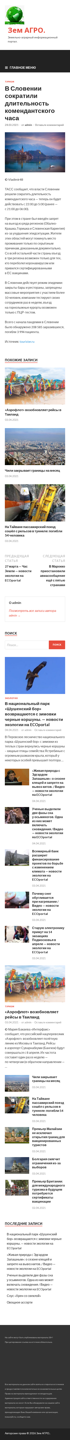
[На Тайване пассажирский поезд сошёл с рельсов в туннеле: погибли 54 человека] (35, 522)
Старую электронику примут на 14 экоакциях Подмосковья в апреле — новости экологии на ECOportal (48, 940)
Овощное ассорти (19, 1302)
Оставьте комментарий (49, 124)
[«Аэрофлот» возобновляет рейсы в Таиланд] (35, 405)
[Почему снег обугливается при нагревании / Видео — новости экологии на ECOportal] (17, 907)
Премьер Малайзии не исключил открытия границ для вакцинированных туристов (48, 1137)
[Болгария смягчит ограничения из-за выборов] (17, 1172)
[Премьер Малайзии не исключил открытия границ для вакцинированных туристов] (17, 1142)
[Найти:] (35, 645)
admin (28, 124)
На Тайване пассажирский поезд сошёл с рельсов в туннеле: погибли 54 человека (33, 531)
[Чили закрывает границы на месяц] (35, 466)
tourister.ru (27, 341)
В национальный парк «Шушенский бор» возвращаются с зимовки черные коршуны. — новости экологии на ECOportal (34, 714)
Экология (11, 698)
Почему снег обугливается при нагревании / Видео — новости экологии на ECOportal (45, 903)
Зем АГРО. (26, 30)
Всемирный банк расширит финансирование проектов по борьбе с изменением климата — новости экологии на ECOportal (47, 865)
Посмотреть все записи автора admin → (32, 613)
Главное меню (23, 67)
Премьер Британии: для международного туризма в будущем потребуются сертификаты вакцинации (48, 1191)
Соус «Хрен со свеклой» (24, 1295)
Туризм (9, 82)
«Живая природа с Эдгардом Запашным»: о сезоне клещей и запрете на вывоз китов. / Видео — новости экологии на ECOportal (48, 783)
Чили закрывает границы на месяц (32, 470)
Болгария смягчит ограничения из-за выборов (46, 1163)
